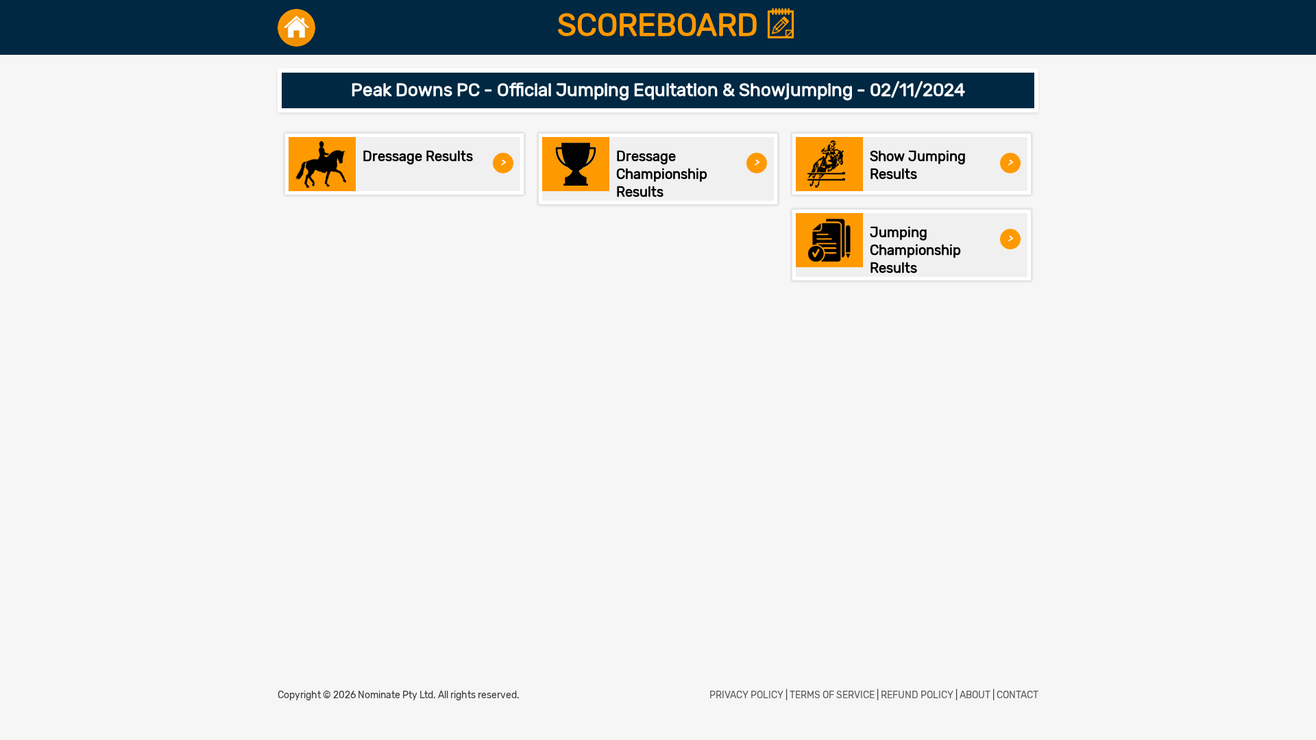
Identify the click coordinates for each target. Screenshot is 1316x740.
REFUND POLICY (917, 695)
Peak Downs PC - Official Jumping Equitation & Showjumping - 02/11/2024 (658, 90)
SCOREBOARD (661, 25)
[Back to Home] (296, 27)
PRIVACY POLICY (746, 695)
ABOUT (975, 695)
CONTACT (1017, 695)
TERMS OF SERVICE (832, 695)
